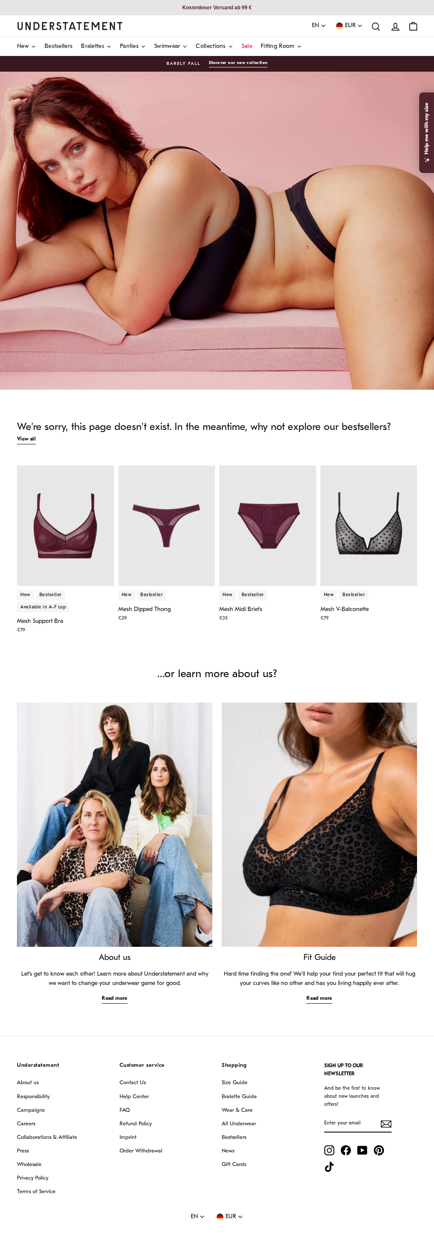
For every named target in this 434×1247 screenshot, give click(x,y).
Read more (115, 998)
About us (28, 1082)
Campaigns (31, 1110)
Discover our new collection (238, 63)
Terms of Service (36, 1191)
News (228, 1151)
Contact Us (133, 1082)
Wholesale (29, 1164)
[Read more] (114, 825)
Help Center (134, 1096)
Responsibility (33, 1096)
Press (23, 1151)
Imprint (128, 1137)
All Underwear (239, 1124)
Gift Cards (234, 1164)
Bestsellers (234, 1137)
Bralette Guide (239, 1096)
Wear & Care (237, 1110)
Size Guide (235, 1082)
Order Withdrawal (141, 1151)
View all (26, 439)
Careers (26, 1124)
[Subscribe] (386, 1124)
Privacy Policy (32, 1178)
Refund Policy (136, 1124)
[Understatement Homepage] (70, 26)
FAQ (125, 1110)
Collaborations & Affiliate (47, 1137)
